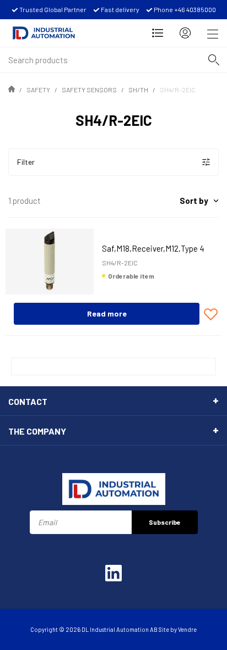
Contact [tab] (27, 401)
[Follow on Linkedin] (113, 573)
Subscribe (165, 522)
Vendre (187, 629)
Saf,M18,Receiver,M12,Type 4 (153, 248)
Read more (107, 313)
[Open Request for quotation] (157, 32)
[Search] (213, 60)
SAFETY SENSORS (89, 89)
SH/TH (138, 89)
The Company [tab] (37, 431)
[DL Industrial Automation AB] (43, 33)
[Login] (185, 32)
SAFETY (38, 89)
